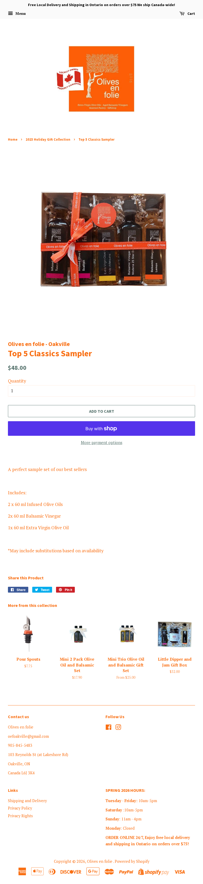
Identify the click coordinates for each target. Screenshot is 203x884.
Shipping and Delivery (27, 800)
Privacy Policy (20, 808)
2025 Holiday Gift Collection (48, 139)
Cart (191, 13)
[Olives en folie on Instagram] (118, 728)
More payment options (101, 442)
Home (12, 139)
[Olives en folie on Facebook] (108, 728)
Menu (20, 13)
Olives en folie (100, 861)
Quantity (17, 381)
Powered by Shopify (132, 861)
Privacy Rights (20, 815)
